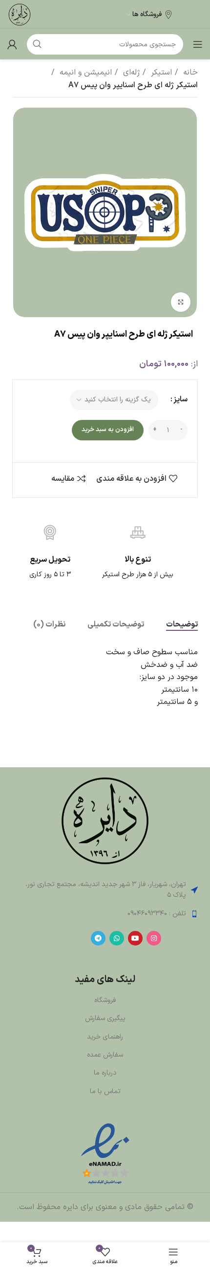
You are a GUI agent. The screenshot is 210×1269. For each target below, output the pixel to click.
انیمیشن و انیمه (84, 72)
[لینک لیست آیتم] (105, 914)
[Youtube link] (135, 938)
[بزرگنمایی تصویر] (180, 302)
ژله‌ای (130, 72)
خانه (189, 72)
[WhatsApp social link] (116, 938)
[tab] (182, 625)
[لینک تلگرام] (98, 938)
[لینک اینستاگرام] (154, 938)
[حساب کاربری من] (12, 44)
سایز (180, 399)
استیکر (160, 72)
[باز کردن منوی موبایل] (198, 44)
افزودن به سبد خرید (108, 430)
